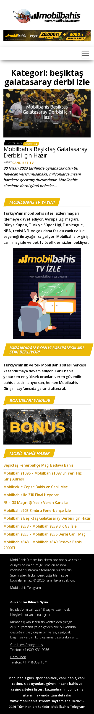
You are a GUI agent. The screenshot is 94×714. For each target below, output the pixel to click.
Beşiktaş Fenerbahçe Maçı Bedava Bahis (38, 465)
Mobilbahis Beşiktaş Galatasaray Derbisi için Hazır (45, 152)
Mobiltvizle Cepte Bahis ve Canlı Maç (35, 486)
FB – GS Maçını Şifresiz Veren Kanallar (36, 502)
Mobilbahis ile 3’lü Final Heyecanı (31, 494)
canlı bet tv (23, 162)
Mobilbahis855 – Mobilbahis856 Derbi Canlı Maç (44, 534)
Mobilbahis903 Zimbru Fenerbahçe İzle (37, 510)
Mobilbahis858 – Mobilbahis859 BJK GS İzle (40, 526)
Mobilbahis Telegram (68, 706)
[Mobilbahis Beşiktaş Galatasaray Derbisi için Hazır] (47, 113)
